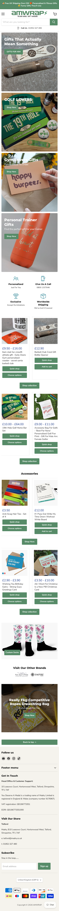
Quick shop (14, 368)
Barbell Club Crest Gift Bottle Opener (45, 353)
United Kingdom (28, 880)
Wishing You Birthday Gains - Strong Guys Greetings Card (12, 586)
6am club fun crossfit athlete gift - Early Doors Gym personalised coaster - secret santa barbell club (14, 358)
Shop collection (29, 385)
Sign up (44, 866)
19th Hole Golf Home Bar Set (14, 429)
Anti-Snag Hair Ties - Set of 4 (14, 515)
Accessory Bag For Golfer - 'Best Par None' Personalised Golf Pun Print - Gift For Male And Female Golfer (47, 433)
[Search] (54, 22)
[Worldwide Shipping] (43, 301)
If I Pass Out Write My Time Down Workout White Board (45, 516)
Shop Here (30, 541)
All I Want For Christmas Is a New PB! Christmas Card (46, 586)
